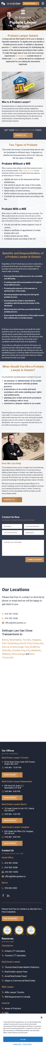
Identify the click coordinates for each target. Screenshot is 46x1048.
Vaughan (36, 639)
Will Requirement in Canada (17, 997)
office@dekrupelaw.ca (15, 623)
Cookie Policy (17, 1044)
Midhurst (6, 654)
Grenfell (16, 650)
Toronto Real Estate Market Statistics (22, 967)
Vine (26, 646)
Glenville (6, 650)
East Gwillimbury (10, 643)
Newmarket (15, 639)
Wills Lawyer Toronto (14, 992)
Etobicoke (38, 643)
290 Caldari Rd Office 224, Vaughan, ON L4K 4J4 (18, 832)
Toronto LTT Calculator (15, 955)
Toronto (15, 59)
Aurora (5, 646)
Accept (23, 1039)
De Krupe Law (21, 56)
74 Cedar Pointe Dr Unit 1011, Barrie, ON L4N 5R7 (19, 809)
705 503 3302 (10, 888)
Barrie (5, 639)
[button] (41, 1017)
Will (10, 47)
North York (25, 643)
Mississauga (18, 654)
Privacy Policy (27, 1044)
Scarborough (16, 646)
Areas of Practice (13, 1008)
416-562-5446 (11, 618)
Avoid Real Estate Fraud (16, 976)
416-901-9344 (11, 614)
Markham (36, 650)
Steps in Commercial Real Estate (20, 980)
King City (25, 650)
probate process (28, 171)
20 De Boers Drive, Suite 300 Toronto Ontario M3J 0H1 (19, 763)
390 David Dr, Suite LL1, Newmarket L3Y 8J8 (14, 787)
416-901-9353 (11, 872)
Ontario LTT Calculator (15, 951)
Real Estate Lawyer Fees (16, 971)
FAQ (6, 1013)
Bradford (34, 646)
